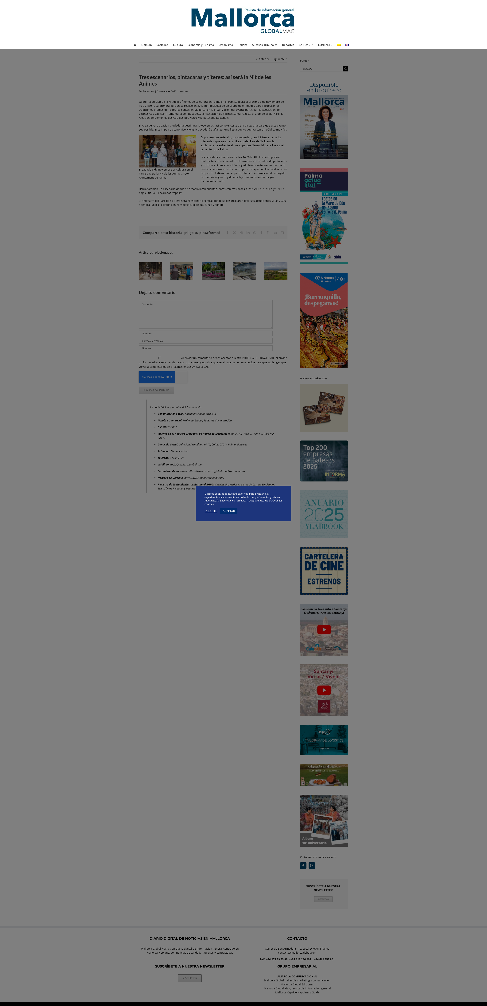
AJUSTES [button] (211, 511)
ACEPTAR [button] (229, 510)
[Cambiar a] (339, 45)
